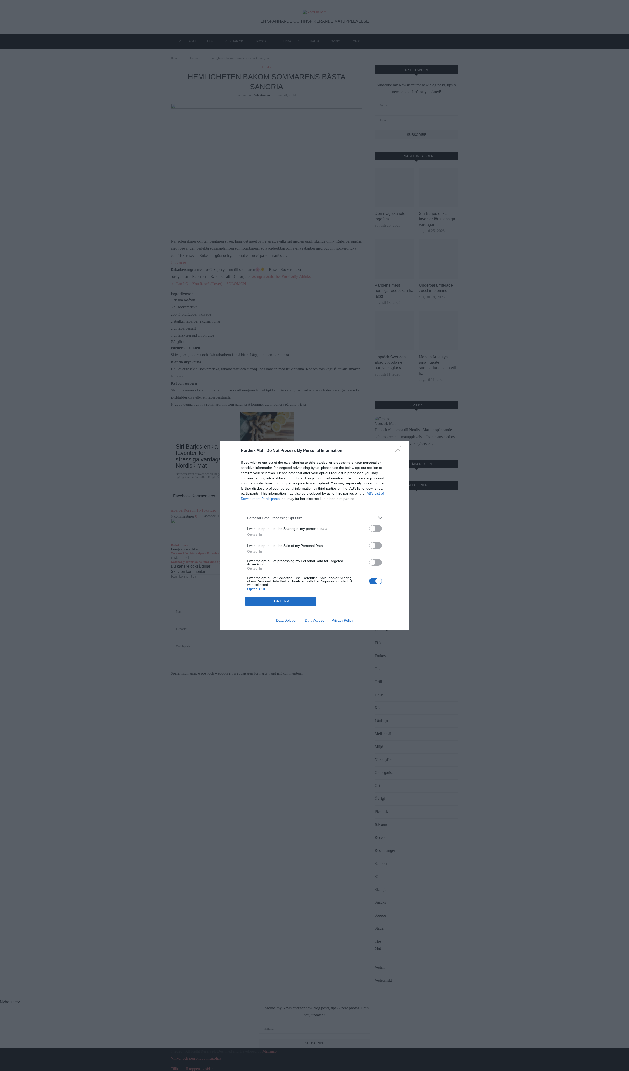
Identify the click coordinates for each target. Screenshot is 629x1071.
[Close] (399, 451)
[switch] (375, 528)
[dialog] (314, 535)
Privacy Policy (342, 620)
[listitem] (314, 517)
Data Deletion (286, 620)
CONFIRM (281, 601)
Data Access (314, 620)
